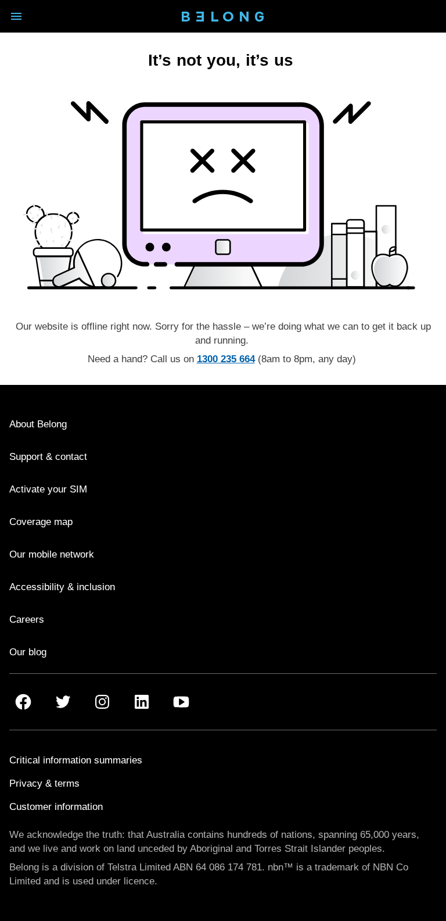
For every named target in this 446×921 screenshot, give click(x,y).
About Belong (38, 424)
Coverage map (41, 521)
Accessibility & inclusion (62, 586)
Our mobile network (51, 554)
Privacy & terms (44, 783)
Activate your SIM (48, 489)
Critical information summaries (75, 760)
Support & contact (48, 456)
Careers (26, 619)
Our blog (27, 652)
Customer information (56, 806)
